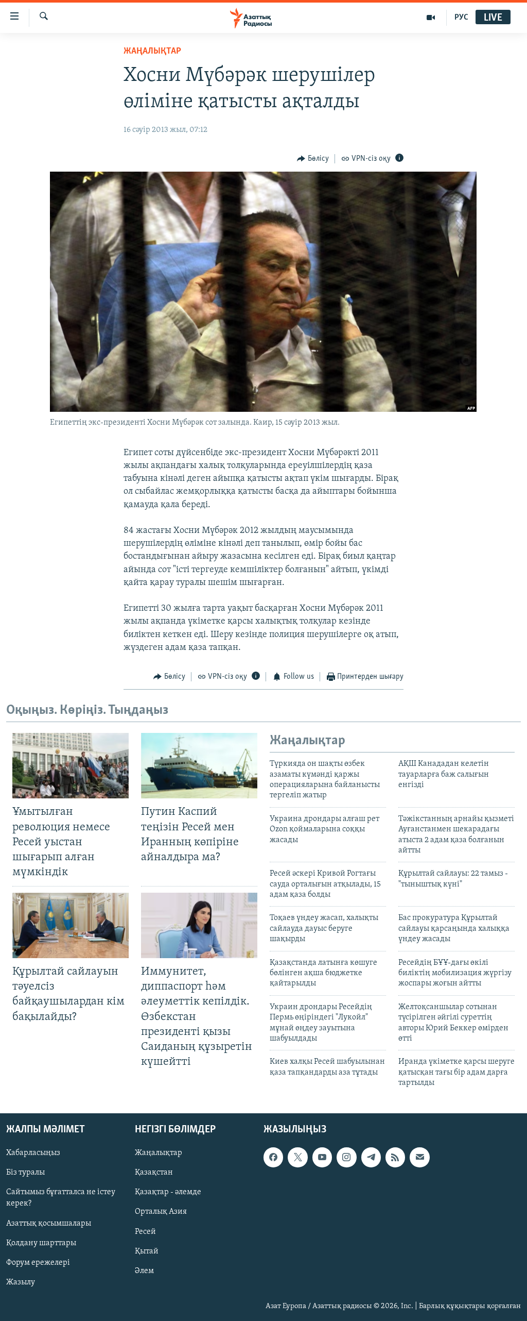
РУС (461, 17)
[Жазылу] (419, 1157)
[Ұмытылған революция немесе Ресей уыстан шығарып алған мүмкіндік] (70, 765)
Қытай (147, 1251)
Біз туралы (25, 1172)
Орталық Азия (161, 1212)
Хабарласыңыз (33, 1153)
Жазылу (20, 1282)
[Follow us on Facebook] (273, 1157)
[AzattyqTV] (431, 17)
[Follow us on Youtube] (322, 1157)
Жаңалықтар (158, 1153)
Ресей (145, 1231)
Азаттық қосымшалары (48, 1223)
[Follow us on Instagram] (346, 1157)
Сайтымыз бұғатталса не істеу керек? (60, 1198)
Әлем (144, 1270)
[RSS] (395, 1157)
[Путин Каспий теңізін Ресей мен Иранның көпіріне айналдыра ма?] (199, 765)
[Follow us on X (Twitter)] (297, 1157)
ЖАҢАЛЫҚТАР (152, 51)
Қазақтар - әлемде (168, 1192)
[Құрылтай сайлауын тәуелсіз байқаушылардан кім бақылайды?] (70, 925)
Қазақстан (154, 1172)
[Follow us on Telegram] (371, 1157)
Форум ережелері (38, 1262)
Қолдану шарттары (41, 1243)
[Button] (313, 158)
